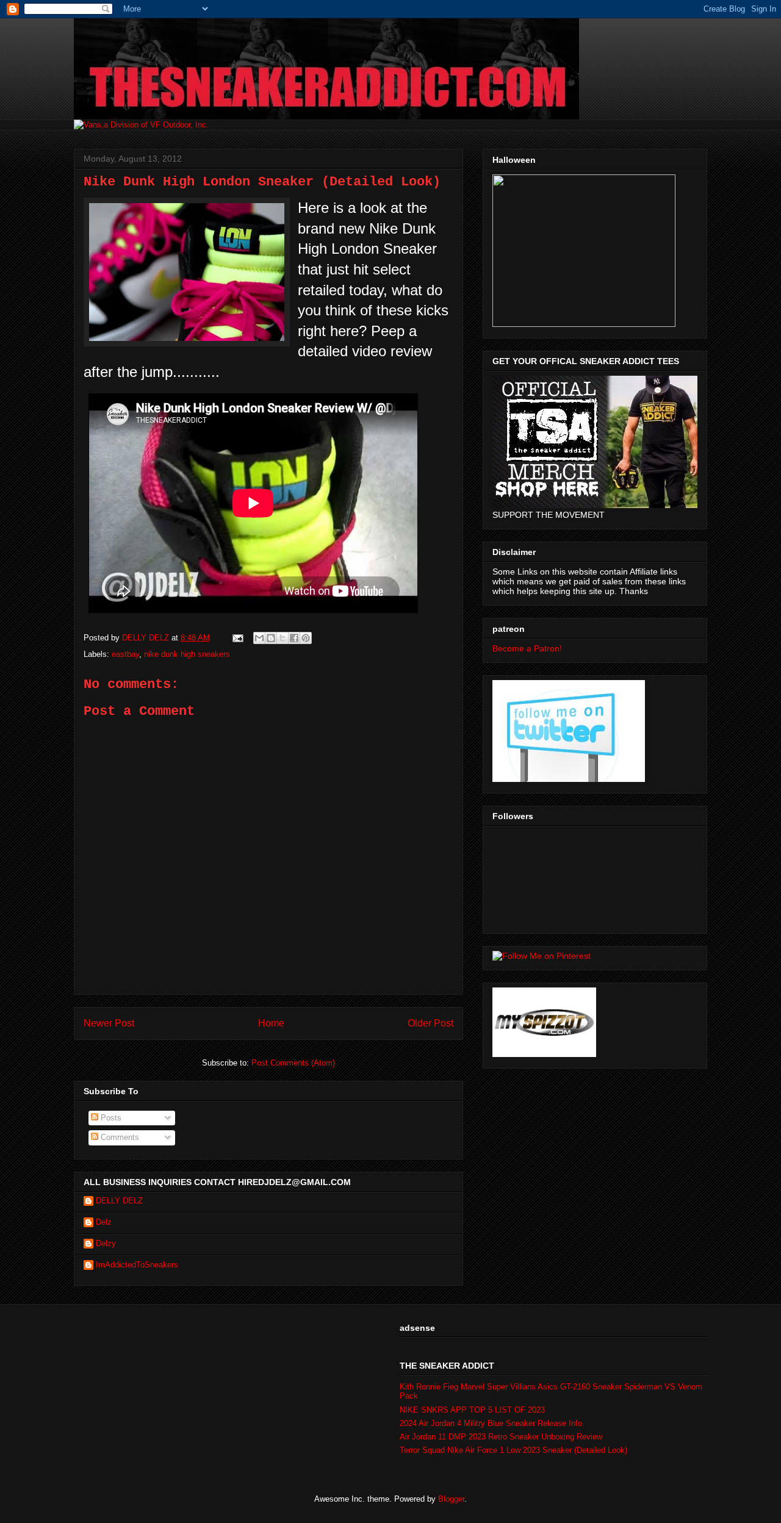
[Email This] (259, 638)
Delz (104, 1222)
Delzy (106, 1243)
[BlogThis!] (271, 638)
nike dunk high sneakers (187, 654)
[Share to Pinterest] (306, 638)
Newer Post (109, 1023)
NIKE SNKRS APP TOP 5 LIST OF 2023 (472, 1409)
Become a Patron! (527, 648)
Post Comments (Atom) (293, 1062)
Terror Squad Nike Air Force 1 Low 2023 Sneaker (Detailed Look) (513, 1450)
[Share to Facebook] (294, 638)
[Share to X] (282, 638)
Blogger (451, 1498)
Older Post (430, 1023)
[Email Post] (237, 637)
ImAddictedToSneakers (137, 1264)
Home (271, 1023)
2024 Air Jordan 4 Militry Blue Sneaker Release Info (491, 1423)
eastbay (125, 654)
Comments (118, 1137)
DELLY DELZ (119, 1200)
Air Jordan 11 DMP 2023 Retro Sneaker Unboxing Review (501, 1436)
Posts (109, 1117)
